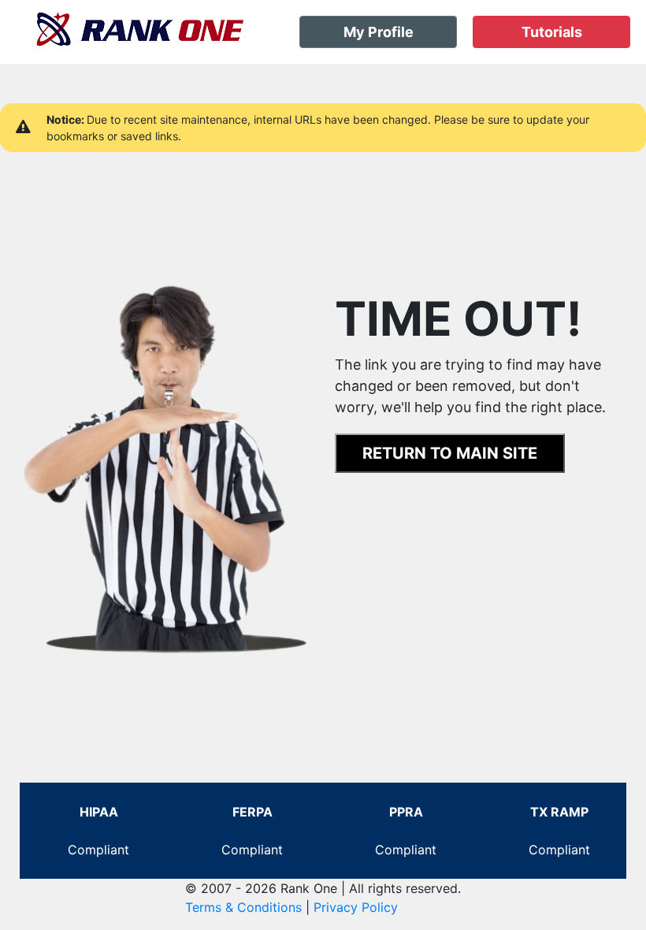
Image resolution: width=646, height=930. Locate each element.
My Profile (378, 32)
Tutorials (552, 32)
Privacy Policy (356, 907)
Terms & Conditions (243, 907)
